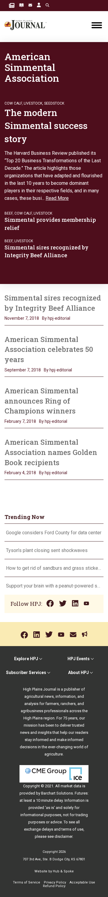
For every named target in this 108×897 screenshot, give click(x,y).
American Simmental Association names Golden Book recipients (50, 452)
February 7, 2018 (20, 421)
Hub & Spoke (63, 871)
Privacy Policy (55, 882)
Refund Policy (54, 886)
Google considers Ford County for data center (53, 532)
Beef (8, 213)
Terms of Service (26, 882)
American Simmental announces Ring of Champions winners (41, 401)
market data (71, 786)
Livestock (33, 103)
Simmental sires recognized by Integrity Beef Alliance (52, 303)
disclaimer (63, 836)
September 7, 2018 (22, 370)
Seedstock (54, 103)
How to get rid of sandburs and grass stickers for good (54, 568)
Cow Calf (13, 103)
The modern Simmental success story (46, 126)
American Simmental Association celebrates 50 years (48, 349)
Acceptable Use (82, 882)
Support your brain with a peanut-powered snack (54, 586)
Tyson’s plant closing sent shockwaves (47, 550)
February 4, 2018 (20, 472)
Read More (57, 198)
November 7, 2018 (21, 318)
